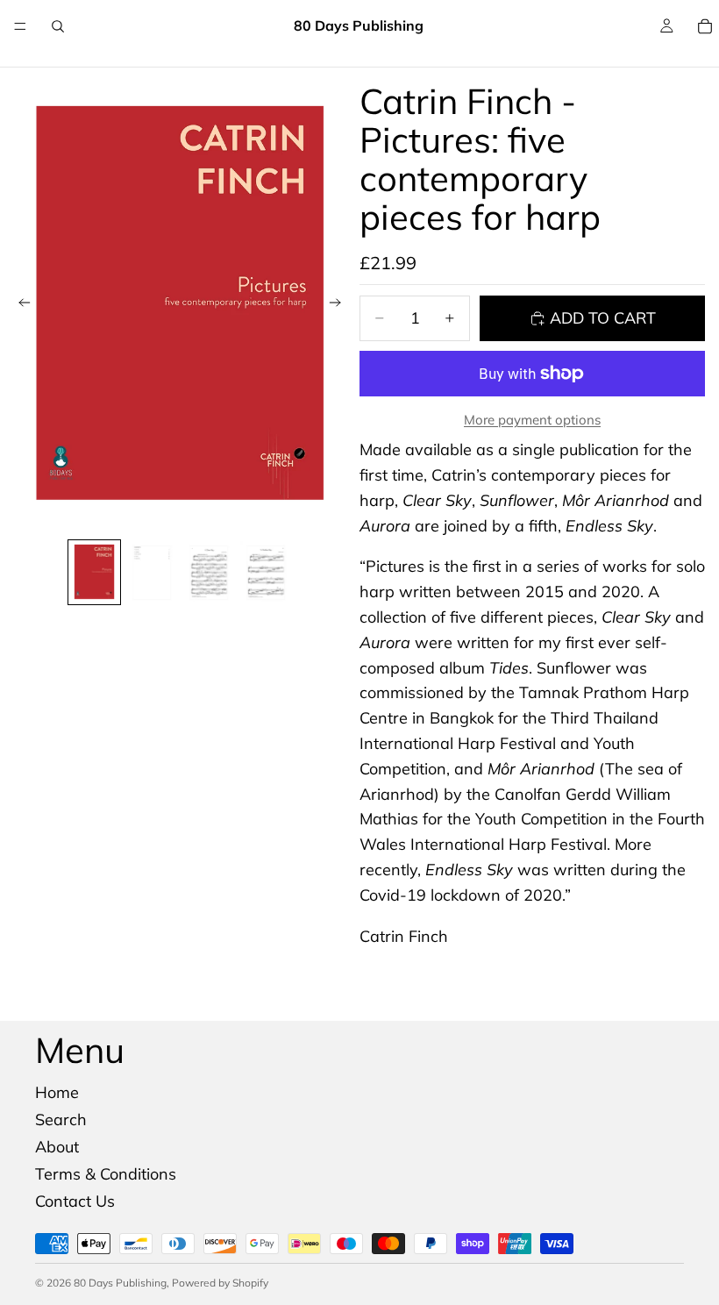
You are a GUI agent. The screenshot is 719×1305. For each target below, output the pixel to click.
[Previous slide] (19, 306)
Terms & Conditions (105, 1174)
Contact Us (75, 1200)
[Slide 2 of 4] (151, 572)
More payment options (532, 419)
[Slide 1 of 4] (94, 572)
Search (61, 1119)
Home (57, 1092)
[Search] (58, 26)
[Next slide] (340, 306)
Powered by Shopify (220, 1282)
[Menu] (20, 26)
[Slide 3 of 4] (208, 572)
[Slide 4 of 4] (265, 572)
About (57, 1147)
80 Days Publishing (120, 1282)
